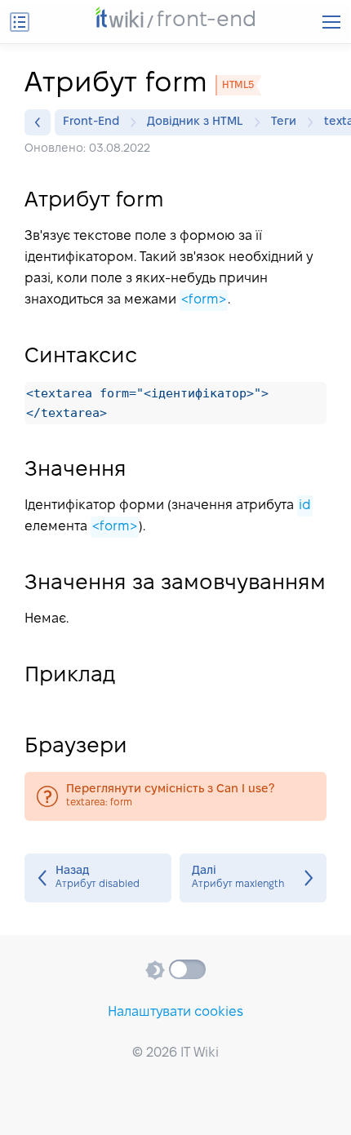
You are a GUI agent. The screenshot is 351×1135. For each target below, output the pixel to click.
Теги (283, 122)
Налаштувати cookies (175, 1012)
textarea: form (175, 796)
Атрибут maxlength (253, 877)
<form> (203, 300)
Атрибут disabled (97, 877)
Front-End (91, 122)
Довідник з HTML (195, 122)
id (305, 505)
